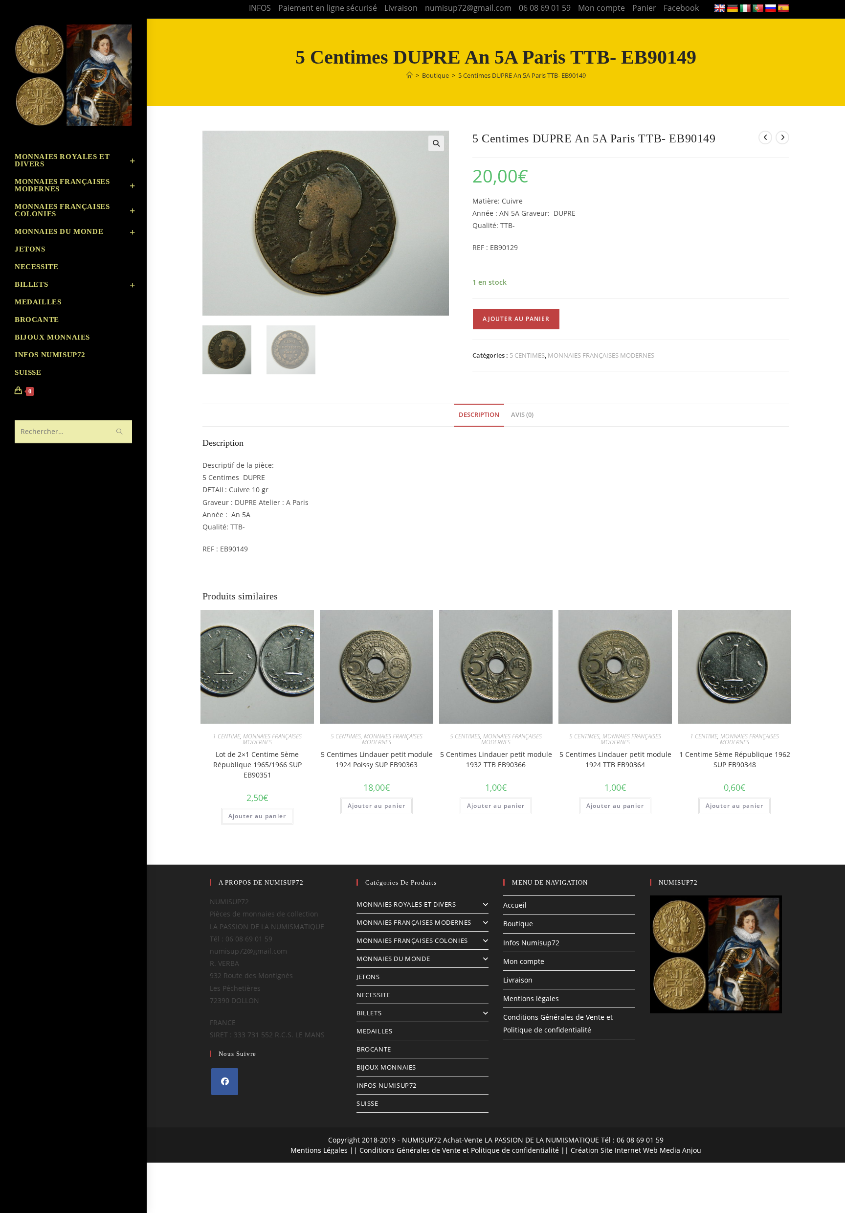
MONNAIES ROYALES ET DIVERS (406, 904)
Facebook (681, 8)
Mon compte (601, 8)
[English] (720, 9)
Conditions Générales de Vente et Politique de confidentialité (459, 1150)
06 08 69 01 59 (545, 8)
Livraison (401, 8)
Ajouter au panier (516, 319)
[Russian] (771, 9)
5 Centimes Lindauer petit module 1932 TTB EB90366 (496, 759)
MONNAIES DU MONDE (393, 958)
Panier (644, 8)
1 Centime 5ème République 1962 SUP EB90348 (734, 759)
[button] (436, 143)
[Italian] (745, 9)
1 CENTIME (226, 736)
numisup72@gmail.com (468, 8)
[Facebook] (224, 1081)
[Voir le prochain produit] (782, 137)
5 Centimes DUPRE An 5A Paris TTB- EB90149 (522, 75)
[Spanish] (783, 9)
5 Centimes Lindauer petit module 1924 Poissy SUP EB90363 (377, 759)
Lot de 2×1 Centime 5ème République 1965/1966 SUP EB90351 (257, 764)
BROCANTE (373, 1049)
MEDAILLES (374, 1031)
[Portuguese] (758, 9)
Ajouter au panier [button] (257, 816)
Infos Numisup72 (531, 942)
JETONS (368, 976)
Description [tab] (479, 415)
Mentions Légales (319, 1150)
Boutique (518, 923)
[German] (732, 9)
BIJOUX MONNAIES (386, 1067)
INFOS (260, 8)
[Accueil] (409, 75)
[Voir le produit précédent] (765, 137)
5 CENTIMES (527, 355)
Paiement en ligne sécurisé (327, 8)
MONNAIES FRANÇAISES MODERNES (601, 355)
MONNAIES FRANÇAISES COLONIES (412, 940)
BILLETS (368, 1012)
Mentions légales (531, 998)
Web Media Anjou (672, 1150)
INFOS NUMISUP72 (386, 1085)
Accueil (515, 905)
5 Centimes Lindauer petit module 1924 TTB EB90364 (615, 759)
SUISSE (367, 1103)
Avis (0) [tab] (522, 415)
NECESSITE (373, 994)
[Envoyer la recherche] (120, 431)
